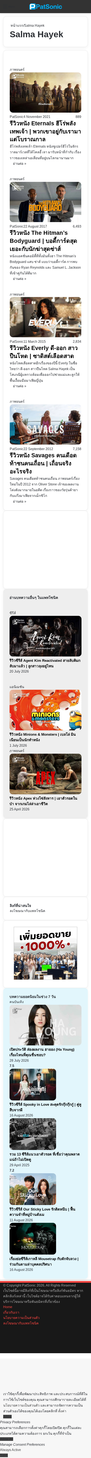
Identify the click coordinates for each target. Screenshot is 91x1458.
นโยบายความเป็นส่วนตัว (21, 1318)
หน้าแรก (16, 25)
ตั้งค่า (62, 1411)
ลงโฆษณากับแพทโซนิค (27, 911)
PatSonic (16, 117)
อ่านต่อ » (19, 163)
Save (4, 1455)
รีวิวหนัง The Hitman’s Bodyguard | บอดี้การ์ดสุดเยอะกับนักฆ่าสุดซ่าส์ (43, 241)
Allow (7, 1416)
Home (7, 1307)
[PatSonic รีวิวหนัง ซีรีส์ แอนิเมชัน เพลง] (45, 6)
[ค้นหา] (86, 8)
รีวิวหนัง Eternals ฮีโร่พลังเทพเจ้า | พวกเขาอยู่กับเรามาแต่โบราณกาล (45, 131)
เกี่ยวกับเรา (11, 1312)
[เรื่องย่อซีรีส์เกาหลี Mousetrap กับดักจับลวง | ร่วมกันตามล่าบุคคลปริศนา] (33, 1253)
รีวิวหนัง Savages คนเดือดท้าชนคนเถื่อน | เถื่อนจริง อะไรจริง (43, 463)
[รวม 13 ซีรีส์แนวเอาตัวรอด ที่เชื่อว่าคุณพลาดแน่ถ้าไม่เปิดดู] (33, 1149)
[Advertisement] (41, 549)
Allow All (6, 1439)
